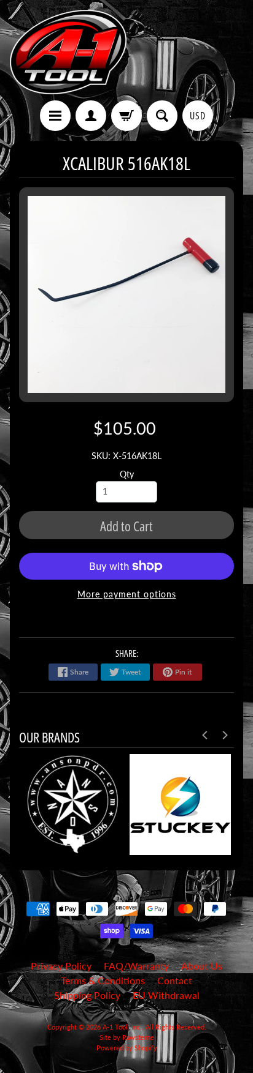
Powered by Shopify (126, 1048)
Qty (127, 474)
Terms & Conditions (103, 980)
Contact (174, 980)
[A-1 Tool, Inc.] (68, 52)
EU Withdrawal (166, 995)
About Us (201, 965)
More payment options (126, 594)
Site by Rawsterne (126, 1037)
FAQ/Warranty (136, 965)
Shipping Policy (87, 995)
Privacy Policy (61, 965)
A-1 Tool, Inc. (122, 1027)
